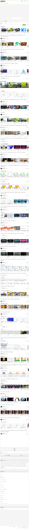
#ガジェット (6, 165)
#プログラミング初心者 (7, 233)
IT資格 (1, 497)
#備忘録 (10, 337)
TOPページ (11, 526)
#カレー (4, 49)
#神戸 (5, 138)
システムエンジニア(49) (13, 463)
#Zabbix (1, 166)
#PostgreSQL (24, 99)
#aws (11, 430)
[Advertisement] (14, 10)
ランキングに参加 (7, 455)
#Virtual (13, 192)
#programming (7, 431)
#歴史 (7, 125)
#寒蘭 (9, 99)
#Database (8, 192)
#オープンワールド (18, 337)
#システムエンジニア (13, 206)
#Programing (2, 193)
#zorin (23, 337)
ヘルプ (28, 526)
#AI (1, 192)
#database (4, 431)
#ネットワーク (22, 206)
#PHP (4, 286)
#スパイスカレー (12, 49)
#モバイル (10, 138)
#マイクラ (2, 417)
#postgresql (22, 430)
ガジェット (2, 483)
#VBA (19, 233)
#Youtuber (5, 192)
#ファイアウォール (19, 152)
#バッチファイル (5, 207)
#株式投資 (2, 273)
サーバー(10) (18, 463)
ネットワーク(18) (3, 463)
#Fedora (14, 76)
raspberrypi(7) (2, 466)
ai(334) (22, 466)
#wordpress (5, 206)
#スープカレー (20, 49)
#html (22, 165)
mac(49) (16, 466)
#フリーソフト (5, 417)
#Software (22, 192)
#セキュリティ (8, 404)
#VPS (23, 49)
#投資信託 (5, 273)
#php (5, 99)
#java (21, 125)
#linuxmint (22, 337)
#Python (6, 76)
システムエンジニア (3, 479)
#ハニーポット (12, 404)
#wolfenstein (2, 260)
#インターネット (2, 138)
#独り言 (6, 337)
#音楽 (5, 125)
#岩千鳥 (16, 99)
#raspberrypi (17, 138)
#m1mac (12, 246)
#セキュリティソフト (14, 152)
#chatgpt (16, 417)
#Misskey (4, 139)
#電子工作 (16, 63)
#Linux (8, 76)
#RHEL (17, 76)
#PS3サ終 (7, 36)
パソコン (2, 473)
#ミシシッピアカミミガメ (3, 50)
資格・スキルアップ (3, 499)
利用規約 (26, 526)
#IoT (6, 404)
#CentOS (17, 49)
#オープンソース (9, 63)
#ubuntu (3, 112)
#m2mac (14, 246)
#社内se (2, 207)
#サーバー (26, 206)
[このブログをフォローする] (27, 38)
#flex (25, 337)
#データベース (20, 165)
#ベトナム (13, 138)
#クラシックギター (7, 220)
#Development (16, 192)
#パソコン (6, 152)
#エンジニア (6, 430)
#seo (9, 206)
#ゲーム (2, 337)
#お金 (14, 125)
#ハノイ (23, 138)
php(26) (7, 463)
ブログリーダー (20, 526)
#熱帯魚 (2, 49)
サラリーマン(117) (26, 466)
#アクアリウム (2, 99)
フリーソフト (2, 495)
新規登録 (14, 526)
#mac (3, 246)
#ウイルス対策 (23, 152)
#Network (5, 193)
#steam (8, 337)
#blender (8, 417)
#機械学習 (26, 125)
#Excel (21, 233)
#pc (10, 417)
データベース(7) (12, 466)
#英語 (11, 125)
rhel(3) (25, 463)
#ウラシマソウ (19, 99)
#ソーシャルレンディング (19, 273)
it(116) (9, 463)
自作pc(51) (19, 466)
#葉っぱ (4, 36)
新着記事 (5, 21)
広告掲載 (23, 526)
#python (20, 125)
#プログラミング (2, 63)
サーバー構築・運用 (3, 489)
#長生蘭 (11, 99)
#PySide (19, 76)
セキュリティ (2, 487)
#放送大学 (2, 36)
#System (25, 192)
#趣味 (8, 49)
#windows (7, 49)
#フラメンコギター (13, 220)
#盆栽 (3, 220)
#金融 (9, 125)
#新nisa (25, 273)
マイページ (21, 455)
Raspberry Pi (2, 491)
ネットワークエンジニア (4, 503)
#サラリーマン (14, 273)
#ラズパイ (21, 138)
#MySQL (13, 286)
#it (16, 206)
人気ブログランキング (3, 1)
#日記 (3, 337)
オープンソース (3, 493)
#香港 (7, 138)
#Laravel (4, 166)
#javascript (17, 125)
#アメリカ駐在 (25, 430)
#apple (1, 246)
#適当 (14, 337)
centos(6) (22, 463)
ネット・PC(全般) (3, 481)
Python (2, 501)
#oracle (1, 431)
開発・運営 (2, 477)
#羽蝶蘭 (14, 99)
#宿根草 (7, 99)
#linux (15, 49)
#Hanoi (1, 139)
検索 (22, 18)
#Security (11, 192)
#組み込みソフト (13, 63)
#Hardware (19, 192)
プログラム (2, 485)
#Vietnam (26, 138)
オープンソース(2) (7, 466)
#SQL (10, 286)
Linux (1, 475)
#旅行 (1, 220)
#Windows (12, 165)
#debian (18, 417)
